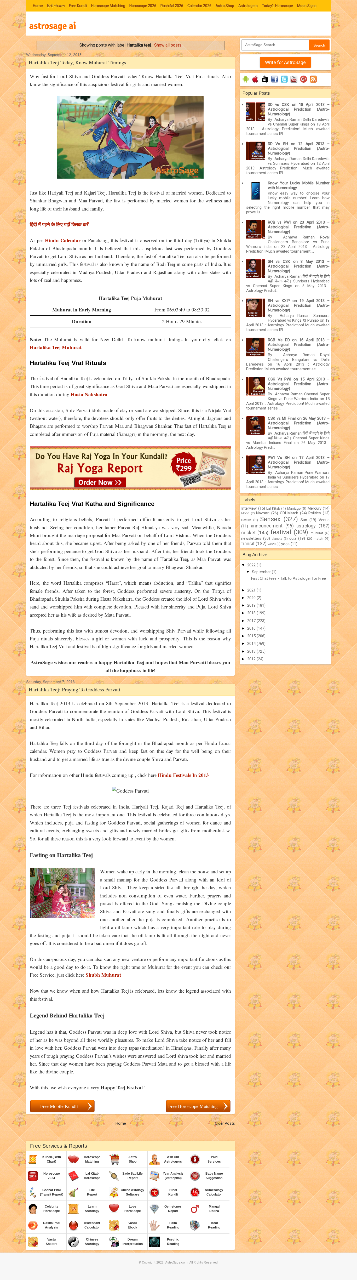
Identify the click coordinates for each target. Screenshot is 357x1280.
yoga (285, 544)
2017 (252, 620)
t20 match (315, 538)
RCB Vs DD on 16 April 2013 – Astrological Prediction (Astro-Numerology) (299, 345)
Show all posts (167, 45)
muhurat (317, 533)
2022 (252, 565)
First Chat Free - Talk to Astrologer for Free (288, 578)
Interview (249, 508)
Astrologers (248, 6)
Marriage (294, 508)
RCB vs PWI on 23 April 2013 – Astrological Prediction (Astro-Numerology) (299, 227)
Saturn (246, 520)
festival (280, 532)
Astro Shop (225, 6)
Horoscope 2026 (142, 6)
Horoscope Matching (108, 6)
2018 (252, 613)
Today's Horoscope (277, 6)
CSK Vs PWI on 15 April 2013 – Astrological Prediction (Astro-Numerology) (299, 384)
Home (38, 6)
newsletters (251, 538)
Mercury (314, 508)
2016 (252, 628)
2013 (252, 651)
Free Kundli (78, 6)
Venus (324, 519)
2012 (252, 659)
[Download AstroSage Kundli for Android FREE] (245, 82)
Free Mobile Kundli (59, 1106)
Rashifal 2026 (171, 6)
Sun (304, 519)
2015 (252, 636)
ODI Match (289, 513)
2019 (252, 605)
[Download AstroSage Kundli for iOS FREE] (255, 82)
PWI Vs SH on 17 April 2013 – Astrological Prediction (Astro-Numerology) (299, 462)
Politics (314, 513)
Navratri (262, 513)
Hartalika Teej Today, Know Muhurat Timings (77, 62)
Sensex (270, 519)
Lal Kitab (273, 508)
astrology (306, 525)
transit (248, 543)
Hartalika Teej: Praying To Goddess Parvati (74, 689)
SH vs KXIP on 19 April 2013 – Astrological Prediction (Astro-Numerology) (299, 305)
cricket (248, 532)
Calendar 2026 (199, 6)
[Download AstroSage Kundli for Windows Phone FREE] (265, 82)
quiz (292, 538)
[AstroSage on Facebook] (274, 82)
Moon (245, 513)
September (262, 572)
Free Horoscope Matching (193, 1106)
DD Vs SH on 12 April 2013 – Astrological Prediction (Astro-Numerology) (299, 148)
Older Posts (225, 1123)
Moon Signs (306, 6)
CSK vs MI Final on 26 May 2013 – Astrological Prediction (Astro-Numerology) (299, 423)
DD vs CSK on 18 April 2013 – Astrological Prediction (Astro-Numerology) (299, 109)
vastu (272, 544)
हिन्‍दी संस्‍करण (56, 6)
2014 (252, 643)
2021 (252, 590)
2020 (252, 597)
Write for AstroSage (285, 62)
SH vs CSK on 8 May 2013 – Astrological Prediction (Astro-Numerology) (299, 266)
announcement (267, 525)
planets (277, 539)
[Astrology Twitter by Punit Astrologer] (284, 82)
